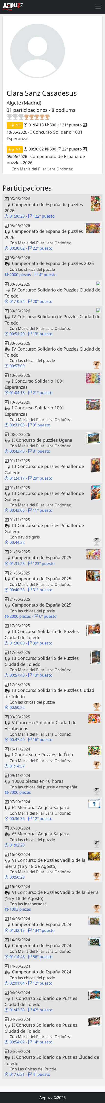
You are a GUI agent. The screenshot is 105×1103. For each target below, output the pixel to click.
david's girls (29, 537)
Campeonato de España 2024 (41, 924)
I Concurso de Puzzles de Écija (42, 755)
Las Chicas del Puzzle (37, 1069)
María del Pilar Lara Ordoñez (46, 169)
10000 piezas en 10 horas (37, 781)
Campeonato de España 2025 (41, 557)
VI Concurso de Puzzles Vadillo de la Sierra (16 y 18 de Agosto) (45, 863)
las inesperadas (32, 904)
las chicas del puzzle (36, 269)
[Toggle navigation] (98, 6)
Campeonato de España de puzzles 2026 (53, 263)
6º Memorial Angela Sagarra (40, 807)
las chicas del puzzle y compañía (47, 787)
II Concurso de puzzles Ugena (42, 440)
